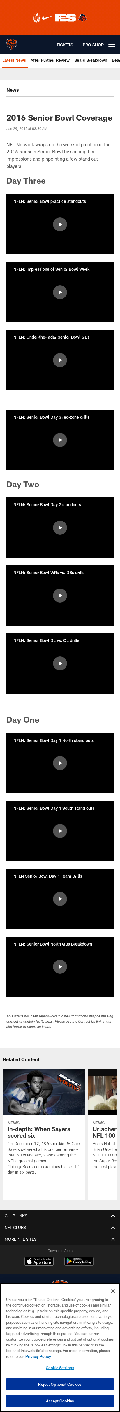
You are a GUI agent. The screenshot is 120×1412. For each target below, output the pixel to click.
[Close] (113, 1291)
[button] (60, 224)
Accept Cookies (60, 1401)
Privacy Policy (38, 1356)
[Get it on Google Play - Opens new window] (79, 1264)
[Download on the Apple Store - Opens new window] (39, 1262)
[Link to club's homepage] (12, 42)
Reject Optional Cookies (60, 1384)
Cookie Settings (60, 1367)
